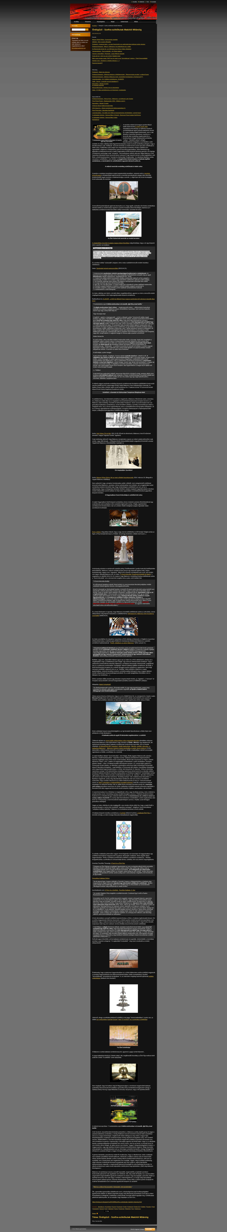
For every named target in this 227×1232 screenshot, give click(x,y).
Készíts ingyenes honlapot (137, 1229)
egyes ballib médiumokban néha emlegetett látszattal (122, 740)
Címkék (94, 1207)
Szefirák (122, 813)
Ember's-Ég (137, 1206)
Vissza (94, 1213)
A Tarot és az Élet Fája (118, 863)
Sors (133, 1208)
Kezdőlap (94, 25)
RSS (148, 1)
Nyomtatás (153, 1)
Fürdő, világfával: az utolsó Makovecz (122, 643)
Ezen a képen (96, 532)
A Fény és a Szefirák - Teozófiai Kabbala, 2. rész (120, 890)
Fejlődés (143, 1206)
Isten (106, 1208)
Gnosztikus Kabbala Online (100, 878)
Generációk (96, 1208)
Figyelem (148, 1206)
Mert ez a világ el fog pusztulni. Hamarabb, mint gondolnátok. (113, 1187)
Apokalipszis (101, 1206)
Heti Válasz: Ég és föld (103, 433)
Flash (153, 1206)
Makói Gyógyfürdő (105, 684)
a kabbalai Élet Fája (143, 813)
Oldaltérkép (141, 1)
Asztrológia (108, 1206)
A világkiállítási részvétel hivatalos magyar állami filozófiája (110, 243)
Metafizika (128, 1208)
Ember (125, 1206)
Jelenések (111, 1208)
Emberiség (130, 1206)
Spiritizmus (138, 1208)
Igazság (102, 1208)
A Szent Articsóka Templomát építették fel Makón (135, 574)
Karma (116, 1208)
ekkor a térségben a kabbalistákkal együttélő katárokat (116, 782)
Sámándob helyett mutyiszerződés (107, 268)
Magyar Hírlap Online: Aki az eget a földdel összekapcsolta (114, 477)
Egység (114, 1206)
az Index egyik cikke (141, 126)
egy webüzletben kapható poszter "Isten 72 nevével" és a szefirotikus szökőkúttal (121, 1019)
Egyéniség (119, 1206)
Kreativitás (121, 1208)
